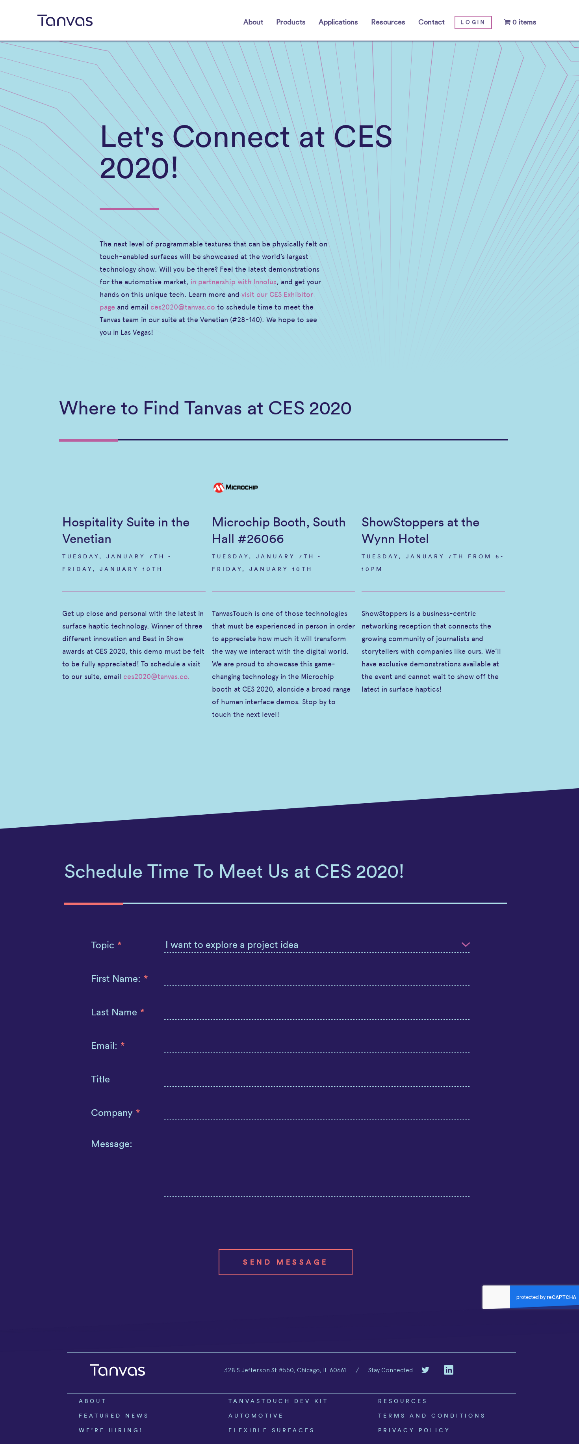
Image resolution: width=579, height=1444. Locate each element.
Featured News (114, 1415)
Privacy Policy (414, 1430)
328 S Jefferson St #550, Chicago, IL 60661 (285, 1369)
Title (100, 1079)
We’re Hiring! (111, 1430)
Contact (431, 22)
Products (291, 22)
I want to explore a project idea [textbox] (232, 944)
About (253, 22)
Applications (338, 22)
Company (115, 1112)
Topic (106, 945)
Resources (388, 22)
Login (473, 22)
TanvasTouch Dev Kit (278, 1401)
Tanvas (65, 20)
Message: (111, 1143)
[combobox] (317, 945)
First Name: (119, 978)
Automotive (256, 1415)
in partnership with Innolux (234, 282)
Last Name (118, 1012)
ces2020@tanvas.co (182, 307)
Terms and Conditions (432, 1415)
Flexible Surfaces (271, 1430)
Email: (108, 1045)
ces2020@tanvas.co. (156, 676)
